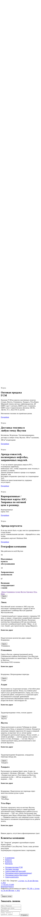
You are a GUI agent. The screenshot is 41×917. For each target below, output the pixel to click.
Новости (8, 60)
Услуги (7, 47)
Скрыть (4, 596)
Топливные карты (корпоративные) (23, 55)
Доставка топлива (16, 51)
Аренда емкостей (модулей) (20, 53)
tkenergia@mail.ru (7, 886)
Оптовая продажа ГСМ (18, 49)
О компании (5, 41)
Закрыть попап (6, 896)
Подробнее (5, 417)
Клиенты (8, 62)
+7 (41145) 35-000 (7, 68)
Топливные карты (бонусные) (21, 56)
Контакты (9, 64)
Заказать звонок (20, 68)
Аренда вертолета (16, 58)
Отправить (24, 915)
